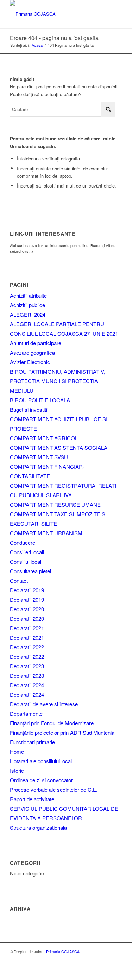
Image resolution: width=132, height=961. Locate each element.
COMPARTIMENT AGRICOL (44, 438)
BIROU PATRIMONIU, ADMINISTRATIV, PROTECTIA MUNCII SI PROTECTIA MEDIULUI (57, 381)
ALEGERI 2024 (27, 314)
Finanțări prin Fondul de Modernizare (52, 723)
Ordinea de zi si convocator (41, 780)
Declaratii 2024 (27, 685)
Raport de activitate (32, 799)
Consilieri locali (27, 552)
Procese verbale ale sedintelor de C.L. (53, 789)
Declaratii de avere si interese (44, 704)
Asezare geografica (32, 352)
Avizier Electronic (30, 362)
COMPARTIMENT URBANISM (46, 533)
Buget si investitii (29, 409)
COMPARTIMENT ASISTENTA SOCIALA (58, 447)
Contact (19, 580)
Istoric (17, 770)
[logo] (55, 14)
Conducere (22, 542)
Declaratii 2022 (27, 647)
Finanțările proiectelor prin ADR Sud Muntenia (62, 732)
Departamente (26, 713)
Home (17, 751)
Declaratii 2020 (27, 609)
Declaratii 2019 (27, 590)
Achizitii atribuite (28, 295)
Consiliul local (25, 561)
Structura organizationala (38, 827)
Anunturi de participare (35, 343)
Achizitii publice (27, 305)
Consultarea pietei (30, 571)
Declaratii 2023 (27, 666)
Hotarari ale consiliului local (41, 761)
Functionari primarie (32, 742)
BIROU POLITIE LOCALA (40, 400)
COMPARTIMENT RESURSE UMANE (55, 504)
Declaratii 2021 (27, 628)
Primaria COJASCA (63, 951)
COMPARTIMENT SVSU (39, 457)
